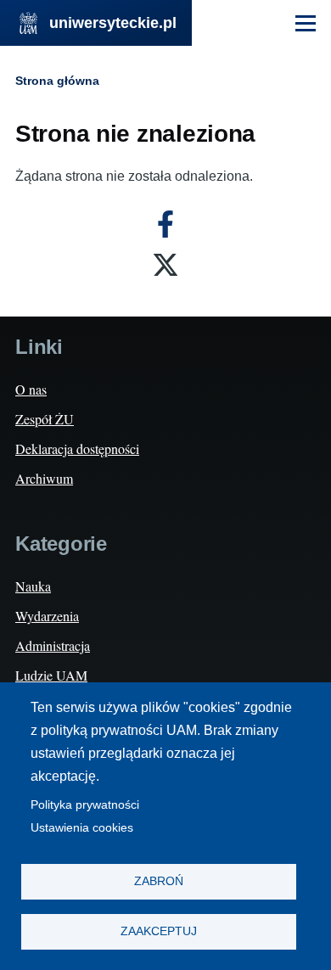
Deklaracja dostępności (77, 448)
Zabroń (158, 881)
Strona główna (57, 80)
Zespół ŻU (44, 419)
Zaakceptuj (159, 931)
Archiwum (44, 478)
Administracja (52, 645)
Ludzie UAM (51, 675)
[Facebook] (165, 224)
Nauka (33, 586)
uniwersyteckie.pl (113, 22)
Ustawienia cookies (82, 827)
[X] (165, 264)
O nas (31, 389)
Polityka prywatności (85, 805)
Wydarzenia (47, 616)
